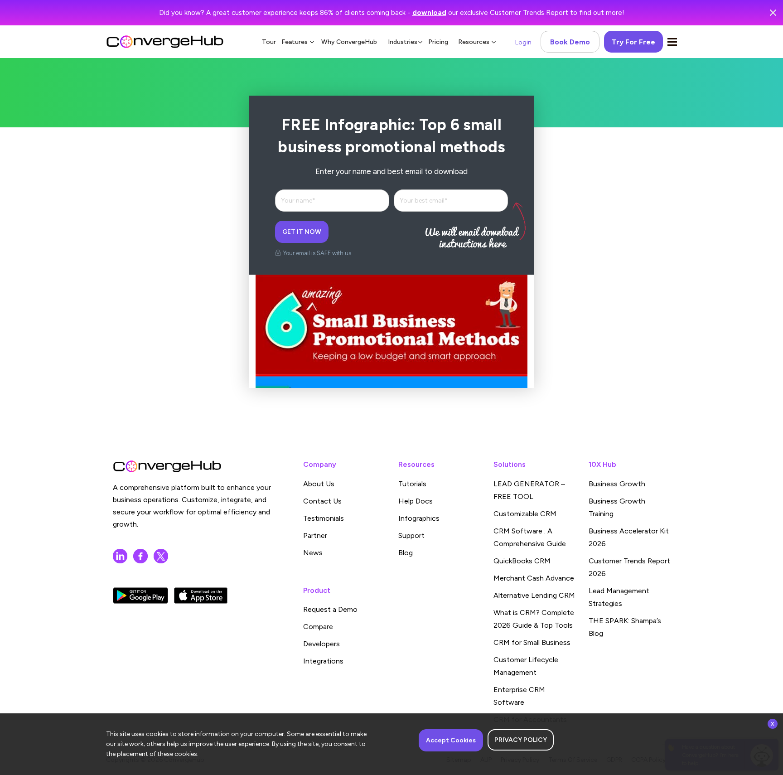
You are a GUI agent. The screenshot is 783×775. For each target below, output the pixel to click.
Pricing (438, 42)
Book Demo (570, 42)
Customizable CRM (524, 513)
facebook (140, 556)
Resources (473, 42)
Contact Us (322, 501)
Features (294, 42)
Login (523, 42)
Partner (315, 535)
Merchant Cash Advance (533, 578)
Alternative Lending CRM (534, 595)
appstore (200, 595)
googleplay (140, 595)
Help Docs (415, 501)
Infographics (419, 518)
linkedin (120, 556)
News (313, 552)
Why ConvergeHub (349, 42)
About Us (318, 484)
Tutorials (412, 484)
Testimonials (323, 518)
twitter (161, 556)
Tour (269, 42)
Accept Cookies (451, 740)
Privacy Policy (520, 740)
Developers (321, 643)
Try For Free (633, 42)
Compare (318, 626)
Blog (405, 552)
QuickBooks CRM (522, 561)
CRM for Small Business (531, 642)
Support (411, 535)
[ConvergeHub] (165, 41)
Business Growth (617, 484)
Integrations (323, 661)
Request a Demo (330, 609)
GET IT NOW (301, 232)
